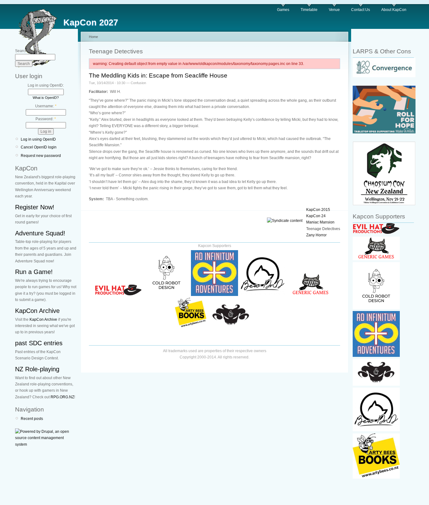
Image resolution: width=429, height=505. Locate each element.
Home (93, 37)
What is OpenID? (46, 97)
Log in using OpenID (38, 139)
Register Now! (34, 207)
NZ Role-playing (37, 369)
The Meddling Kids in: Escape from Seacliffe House (158, 75)
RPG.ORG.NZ (62, 397)
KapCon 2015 (318, 209)
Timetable (309, 10)
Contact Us (360, 10)
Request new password (41, 155)
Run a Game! (34, 271)
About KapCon (393, 10)
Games (283, 10)
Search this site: (28, 51)
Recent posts (32, 418)
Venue (334, 10)
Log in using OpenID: (46, 85)
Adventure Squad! (40, 233)
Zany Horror (316, 235)
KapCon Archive (37, 310)
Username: (46, 106)
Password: (45, 119)
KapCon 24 (316, 216)
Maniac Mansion (320, 222)
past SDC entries (38, 343)
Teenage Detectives (323, 229)
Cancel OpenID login (39, 147)
